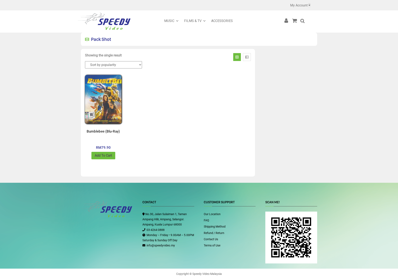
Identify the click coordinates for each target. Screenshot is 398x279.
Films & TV (192, 21)
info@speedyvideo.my (161, 245)
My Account (299, 5)
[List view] (247, 57)
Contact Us (211, 239)
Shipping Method (215, 226)
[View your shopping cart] (295, 21)
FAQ (206, 220)
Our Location (212, 214)
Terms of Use (212, 245)
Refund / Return (214, 233)
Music (169, 21)
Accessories (222, 21)
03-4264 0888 (156, 229)
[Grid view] (237, 57)
